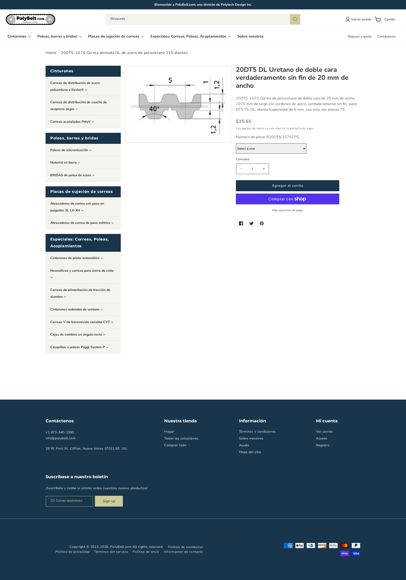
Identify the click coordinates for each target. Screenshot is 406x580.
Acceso (321, 438)
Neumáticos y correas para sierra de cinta (82, 270)
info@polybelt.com (60, 438)
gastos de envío (253, 128)
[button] (386, 19)
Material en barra (64, 162)
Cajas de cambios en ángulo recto (76, 334)
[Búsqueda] (295, 19)
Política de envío (146, 551)
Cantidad (243, 159)
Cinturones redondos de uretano (75, 309)
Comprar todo (175, 445)
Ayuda (244, 445)
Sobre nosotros (251, 438)
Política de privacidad (72, 551)
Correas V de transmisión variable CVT (80, 322)
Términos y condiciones (257, 431)
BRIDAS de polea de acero (71, 175)
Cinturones (62, 71)
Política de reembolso (185, 547)
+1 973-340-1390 (60, 432)
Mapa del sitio (250, 452)
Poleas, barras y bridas (74, 138)
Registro (322, 445)
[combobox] (203, 19)
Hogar (169, 431)
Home (51, 52)
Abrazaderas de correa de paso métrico (80, 223)
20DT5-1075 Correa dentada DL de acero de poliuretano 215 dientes (124, 52)
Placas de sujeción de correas (81, 191)
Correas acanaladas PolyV (70, 121)
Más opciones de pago (287, 210)
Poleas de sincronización (69, 150)
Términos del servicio (111, 551)
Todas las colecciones (181, 438)
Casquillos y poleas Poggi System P (78, 347)
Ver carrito (324, 431)
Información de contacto (183, 551)
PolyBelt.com (120, 547)
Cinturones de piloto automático (75, 258)
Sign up (109, 501)
